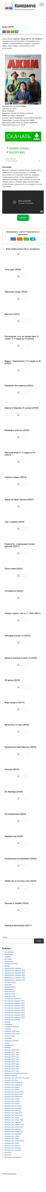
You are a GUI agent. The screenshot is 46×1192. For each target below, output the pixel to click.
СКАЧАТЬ (23, 218)
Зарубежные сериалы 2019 (14, 971)
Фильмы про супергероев (14, 1141)
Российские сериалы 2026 (14, 1017)
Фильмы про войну (11, 1090)
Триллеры (8, 1038)
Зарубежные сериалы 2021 (14, 975)
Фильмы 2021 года (11, 1057)
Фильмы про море (11, 1118)
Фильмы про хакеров (12, 1148)
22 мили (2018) (12, 680)
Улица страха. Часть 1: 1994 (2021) (23, 613)
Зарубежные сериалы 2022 (14, 978)
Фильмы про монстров (13, 1115)
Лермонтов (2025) (14, 836)
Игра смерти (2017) (15, 702)
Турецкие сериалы (11, 1041)
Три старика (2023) (14, 522)
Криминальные (10, 987)
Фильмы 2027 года (11, 1071)
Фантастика (9, 1045)
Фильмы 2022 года (11, 1059)
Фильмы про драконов (13, 1094)
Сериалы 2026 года (11, 1034)
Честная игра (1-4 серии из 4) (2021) (20, 453)
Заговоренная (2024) (15, 814)
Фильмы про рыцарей (12, 1134)
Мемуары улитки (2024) (17, 430)
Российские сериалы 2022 (14, 1008)
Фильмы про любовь (12, 1111)
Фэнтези (7, 1155)
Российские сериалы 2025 (14, 1015)
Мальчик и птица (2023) (17, 724)
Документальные (11, 964)
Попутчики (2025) (14, 568)
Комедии (8, 985)
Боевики (7, 957)
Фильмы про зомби (12, 1099)
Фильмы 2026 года (11, 1069)
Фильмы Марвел (10, 1076)
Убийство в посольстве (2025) (20, 881)
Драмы (7, 966)
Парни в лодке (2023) (15, 477)
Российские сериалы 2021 (14, 1006)
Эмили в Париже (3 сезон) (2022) (22, 408)
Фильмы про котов (11, 1104)
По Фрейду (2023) (14, 791)
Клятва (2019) (12, 769)
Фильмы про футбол (12, 1145)
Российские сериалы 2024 (14, 1013)
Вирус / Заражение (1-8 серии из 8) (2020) (23, 362)
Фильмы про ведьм (12, 1087)
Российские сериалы (12, 999)
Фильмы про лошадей (13, 1108)
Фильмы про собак (11, 1136)
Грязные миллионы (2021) (18, 925)
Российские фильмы (12, 1020)
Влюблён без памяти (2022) (19, 385)
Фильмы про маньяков (13, 1113)
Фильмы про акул (11, 1080)
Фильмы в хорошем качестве (15, 1073)
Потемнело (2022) (14, 591)
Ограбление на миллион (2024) (21, 858)
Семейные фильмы (11, 1027)
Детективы (8, 961)
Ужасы (7, 1043)
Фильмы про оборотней (13, 1120)
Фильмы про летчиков (13, 1106)
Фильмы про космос (12, 1101)
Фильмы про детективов (14, 1092)
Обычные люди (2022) (16, 292)
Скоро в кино (9, 1036)
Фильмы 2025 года (11, 1066)
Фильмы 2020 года (11, 1055)
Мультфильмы (9, 992)
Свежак (7, 1022)
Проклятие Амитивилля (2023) (20, 747)
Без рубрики (9, 952)
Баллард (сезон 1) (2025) (17, 635)
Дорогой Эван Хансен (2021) (19, 499)
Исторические (10, 982)
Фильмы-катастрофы (12, 1150)
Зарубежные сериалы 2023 (14, 980)
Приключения (9, 994)
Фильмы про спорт (11, 1138)
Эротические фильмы (12, 1157)
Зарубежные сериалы (12, 968)
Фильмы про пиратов (12, 1122)
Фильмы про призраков (13, 1127)
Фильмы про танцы (11, 1143)
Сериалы (7, 1029)
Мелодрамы (9, 989)
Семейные (8, 1024)
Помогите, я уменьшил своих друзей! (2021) (20, 545)
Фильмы (7, 1048)
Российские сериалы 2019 (14, 1001)
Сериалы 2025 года (11, 1031)
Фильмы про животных (13, 1097)
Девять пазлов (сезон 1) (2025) (21, 658)
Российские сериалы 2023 (14, 1010)
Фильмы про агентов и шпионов (16, 1078)
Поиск (4, 937)
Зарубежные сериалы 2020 (14, 973)
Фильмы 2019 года (11, 1052)
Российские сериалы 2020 (14, 1003)
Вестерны (8, 959)
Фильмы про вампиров (13, 1085)
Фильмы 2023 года (11, 1062)
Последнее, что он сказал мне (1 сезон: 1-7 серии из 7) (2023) (22, 337)
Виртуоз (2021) (12, 314)
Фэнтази (7, 1152)
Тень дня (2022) (13, 269)
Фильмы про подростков (14, 1125)
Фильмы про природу (12, 1129)
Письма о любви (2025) (16, 903)
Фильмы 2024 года (11, 1064)
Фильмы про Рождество (13, 1131)
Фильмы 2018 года (11, 1050)
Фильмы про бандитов (13, 1083)
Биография (8, 954)
